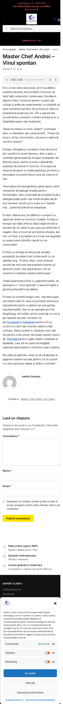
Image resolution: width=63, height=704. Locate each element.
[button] (55, 603)
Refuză (30, 683)
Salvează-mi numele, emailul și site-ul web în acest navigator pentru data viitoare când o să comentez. (33, 505)
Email (7, 486)
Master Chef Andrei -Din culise (34, 49)
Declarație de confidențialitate (40, 699)
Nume (7, 470)
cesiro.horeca (31, 376)
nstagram (29, 322)
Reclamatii (8, 593)
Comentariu (11, 436)
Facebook (12, 322)
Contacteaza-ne (12, 589)
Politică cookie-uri (14, 699)
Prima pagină (9, 49)
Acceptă (30, 673)
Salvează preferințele (30, 692)
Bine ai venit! (31, 9)
